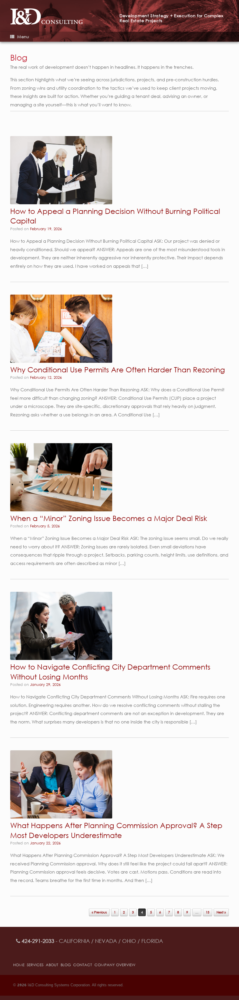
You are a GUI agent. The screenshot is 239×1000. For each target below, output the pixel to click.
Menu (23, 36)
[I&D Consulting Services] (64, 16)
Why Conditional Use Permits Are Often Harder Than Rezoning (117, 369)
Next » (221, 912)
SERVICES (35, 964)
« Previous (99, 912)
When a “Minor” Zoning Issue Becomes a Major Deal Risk (108, 517)
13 (207, 912)
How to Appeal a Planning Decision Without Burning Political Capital (115, 215)
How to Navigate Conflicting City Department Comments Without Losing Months (110, 671)
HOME (18, 964)
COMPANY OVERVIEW (114, 964)
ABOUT (52, 964)
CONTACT (82, 964)
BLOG (66, 964)
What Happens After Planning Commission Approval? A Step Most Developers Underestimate (116, 830)
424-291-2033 (38, 941)
